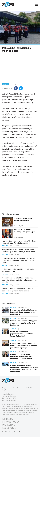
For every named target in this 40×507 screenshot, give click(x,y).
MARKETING (8, 425)
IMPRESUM (8, 419)
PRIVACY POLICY (10, 422)
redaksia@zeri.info (8, 394)
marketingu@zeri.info (9, 396)
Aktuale (5, 84)
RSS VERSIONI (9, 427)
